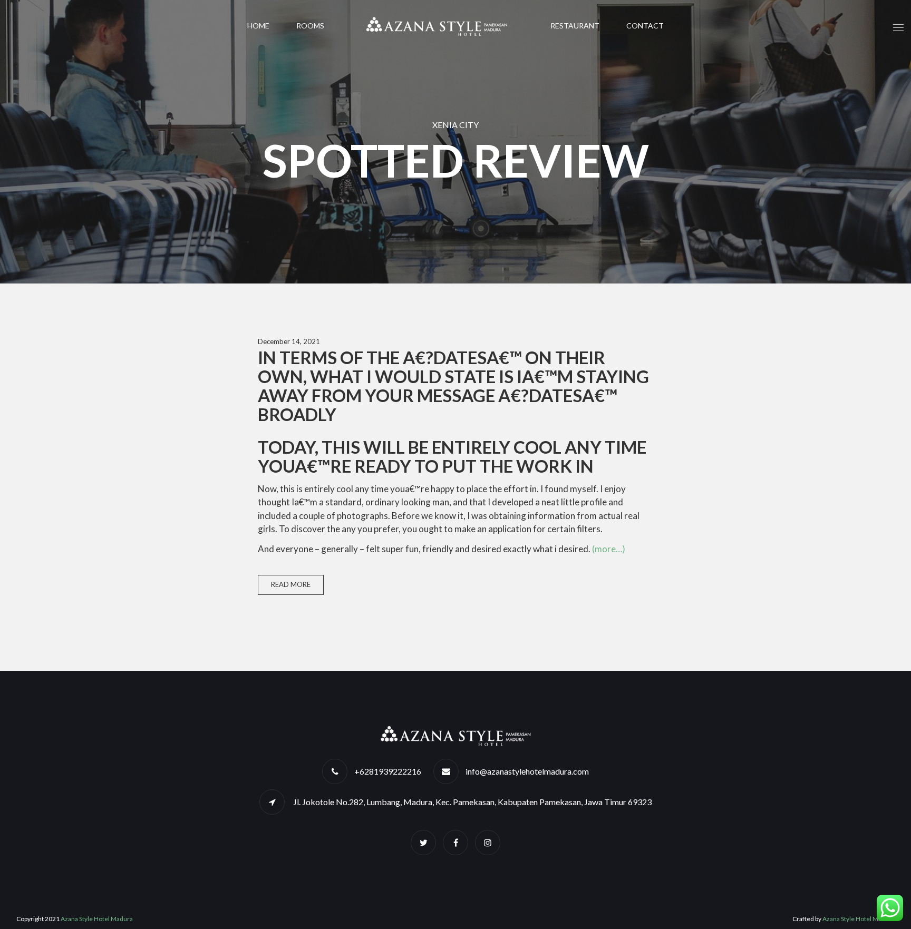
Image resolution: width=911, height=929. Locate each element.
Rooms (310, 25)
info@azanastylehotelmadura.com (527, 771)
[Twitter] (423, 842)
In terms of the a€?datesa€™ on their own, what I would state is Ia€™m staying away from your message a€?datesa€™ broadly (453, 386)
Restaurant (574, 25)
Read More (291, 584)
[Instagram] (487, 842)
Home (258, 25)
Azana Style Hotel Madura (97, 919)
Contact (645, 25)
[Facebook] (455, 842)
